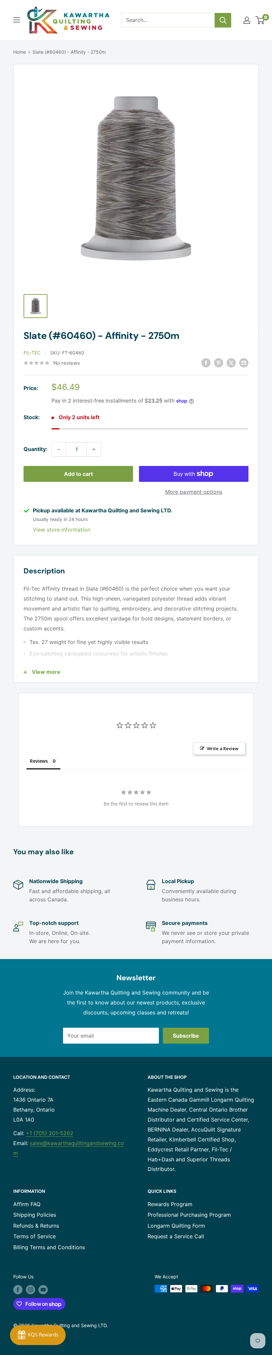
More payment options (193, 491)
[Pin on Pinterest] (218, 362)
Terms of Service (34, 1236)
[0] (260, 20)
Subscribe (186, 1035)
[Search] (223, 20)
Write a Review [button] (222, 748)
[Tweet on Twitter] (231, 362)
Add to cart (78, 474)
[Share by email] (243, 362)
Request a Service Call (176, 1236)
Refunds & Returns (36, 1225)
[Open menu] (16, 20)
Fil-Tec (32, 352)
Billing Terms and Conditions (49, 1247)
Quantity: (35, 449)
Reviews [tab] (39, 761)
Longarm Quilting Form (176, 1225)
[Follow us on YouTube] (43, 1289)
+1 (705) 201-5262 (49, 1133)
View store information (61, 529)
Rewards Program (170, 1204)
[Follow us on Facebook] (18, 1289)
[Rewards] (38, 1335)
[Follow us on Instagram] (30, 1289)
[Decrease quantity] (59, 449)
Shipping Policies (34, 1214)
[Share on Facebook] (206, 362)
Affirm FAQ (26, 1204)
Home (19, 52)
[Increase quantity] (94, 449)
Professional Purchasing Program (189, 1214)
